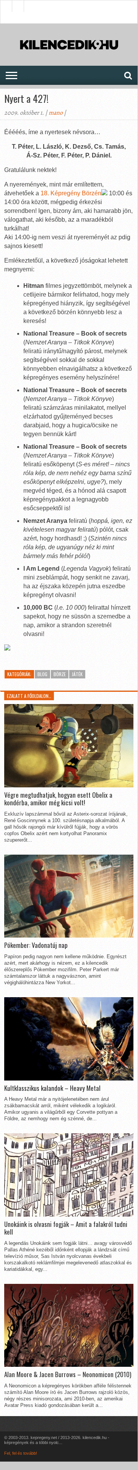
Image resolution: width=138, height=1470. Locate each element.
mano (56, 113)
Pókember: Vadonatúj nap (36, 945)
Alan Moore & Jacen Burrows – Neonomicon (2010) (67, 1374)
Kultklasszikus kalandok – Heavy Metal (52, 1088)
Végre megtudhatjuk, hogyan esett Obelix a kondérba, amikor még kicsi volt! (58, 799)
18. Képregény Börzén (71, 193)
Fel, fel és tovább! (20, 1453)
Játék (77, 674)
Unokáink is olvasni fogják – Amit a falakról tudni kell (65, 1228)
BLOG (42, 674)
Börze (60, 674)
